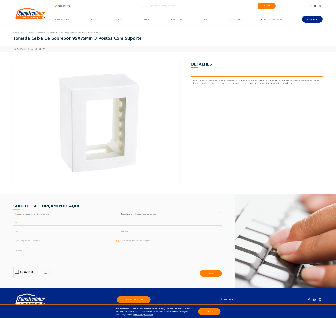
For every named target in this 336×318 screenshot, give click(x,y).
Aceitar (209, 311)
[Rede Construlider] (30, 13)
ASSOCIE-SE (312, 19)
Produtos (118, 19)
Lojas (91, 19)
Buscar (267, 5)
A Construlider (61, 19)
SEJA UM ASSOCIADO (134, 299)
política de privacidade (143, 314)
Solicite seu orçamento (272, 19)
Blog (206, 19)
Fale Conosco (234, 19)
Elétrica (32, 32)
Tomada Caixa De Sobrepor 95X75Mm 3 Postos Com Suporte (79, 32)
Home (15, 32)
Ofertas (146, 19)
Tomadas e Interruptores (46, 32)
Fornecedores (176, 19)
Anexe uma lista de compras (137, 240)
